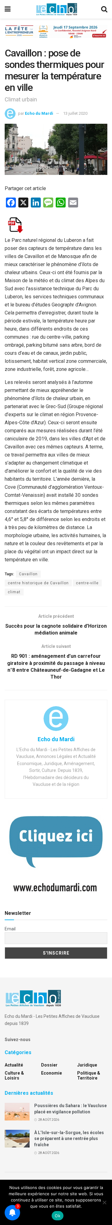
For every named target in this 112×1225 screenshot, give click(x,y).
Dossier (49, 1064)
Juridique (87, 1064)
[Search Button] (104, 9)
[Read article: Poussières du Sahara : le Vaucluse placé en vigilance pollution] (17, 1111)
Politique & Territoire (88, 1075)
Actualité (14, 1064)
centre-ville (87, 583)
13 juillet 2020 (75, 113)
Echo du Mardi (39, 113)
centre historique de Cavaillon (38, 583)
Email (10, 928)
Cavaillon (28, 574)
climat (14, 592)
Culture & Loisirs (14, 1075)
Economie (51, 1073)
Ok (57, 1215)
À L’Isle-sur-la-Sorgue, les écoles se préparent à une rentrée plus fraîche (69, 1138)
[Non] (104, 1202)
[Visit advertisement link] (56, 36)
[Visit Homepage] (56, 9)
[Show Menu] (8, 9)
